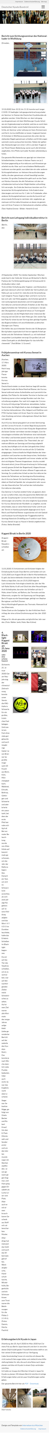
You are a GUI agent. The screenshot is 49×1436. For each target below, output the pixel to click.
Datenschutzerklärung (32, 2)
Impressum (19, 2)
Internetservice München (32, 1425)
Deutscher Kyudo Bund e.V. (15, 6)
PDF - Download (31, 1383)
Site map (44, 2)
